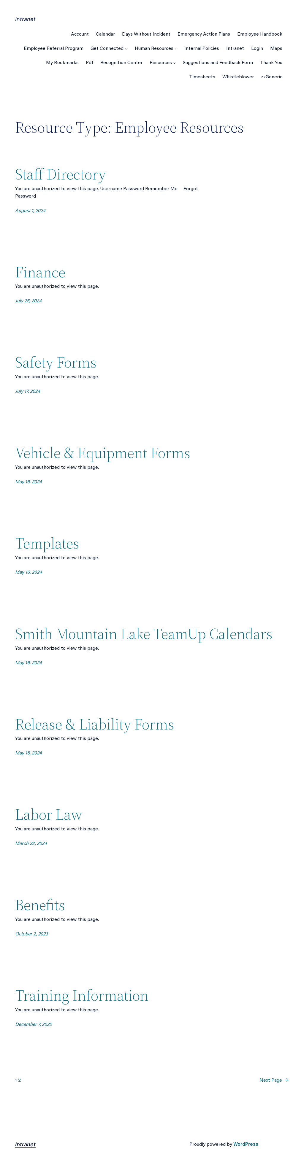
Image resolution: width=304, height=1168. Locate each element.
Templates (47, 543)
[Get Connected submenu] (126, 48)
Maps (276, 48)
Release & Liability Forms (94, 724)
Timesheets (202, 77)
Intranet (25, 19)
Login (257, 48)
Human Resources (154, 48)
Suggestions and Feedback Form (218, 63)
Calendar (105, 34)
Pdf (89, 63)
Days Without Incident (146, 34)
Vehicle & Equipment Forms (102, 453)
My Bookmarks (62, 63)
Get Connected (107, 48)
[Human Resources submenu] (176, 48)
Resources (161, 63)
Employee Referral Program (53, 48)
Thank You (271, 63)
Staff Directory (60, 174)
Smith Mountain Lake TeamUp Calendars (144, 634)
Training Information (81, 995)
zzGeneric (271, 77)
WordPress (245, 1144)
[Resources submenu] (174, 62)
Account (80, 34)
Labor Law (48, 814)
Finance (40, 272)
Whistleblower (238, 77)
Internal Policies (201, 48)
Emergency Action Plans (204, 34)
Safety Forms (55, 362)
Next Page (274, 1080)
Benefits (40, 905)
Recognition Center (121, 63)
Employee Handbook (259, 34)
